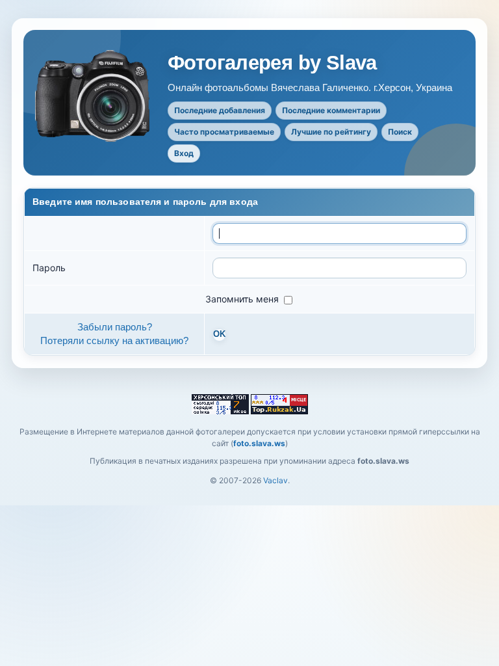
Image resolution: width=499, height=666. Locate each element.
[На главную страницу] (93, 96)
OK (219, 334)
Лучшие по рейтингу (331, 132)
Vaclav (275, 480)
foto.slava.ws (259, 443)
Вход (184, 153)
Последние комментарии (331, 110)
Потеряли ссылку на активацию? (114, 340)
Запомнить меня (243, 298)
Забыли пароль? (114, 326)
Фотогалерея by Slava (272, 63)
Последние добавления (219, 110)
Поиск (400, 132)
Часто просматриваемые (224, 132)
